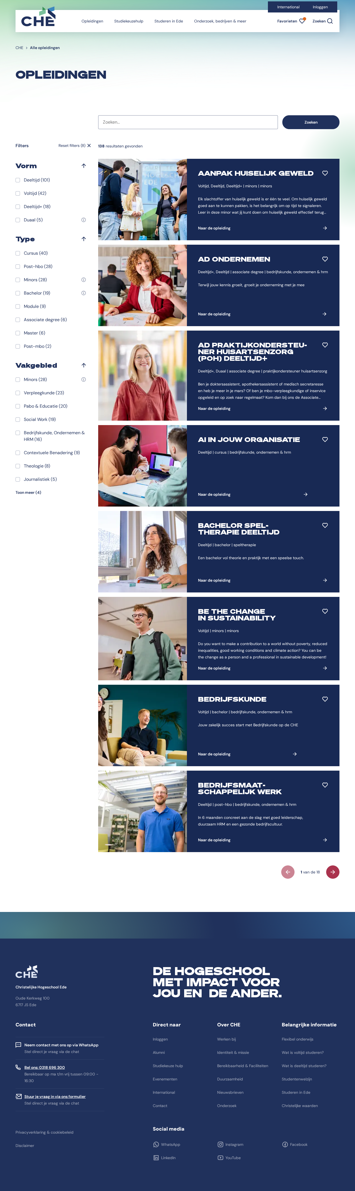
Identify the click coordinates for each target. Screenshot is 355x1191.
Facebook (299, 1144)
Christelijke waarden (300, 1105)
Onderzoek (227, 1105)
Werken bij (226, 1039)
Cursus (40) (36, 253)
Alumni (159, 1052)
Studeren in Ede (168, 21)
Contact (160, 1105)
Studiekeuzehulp (128, 21)
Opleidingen (92, 21)
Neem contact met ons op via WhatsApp (61, 1044)
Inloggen (320, 6)
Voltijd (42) (35, 193)
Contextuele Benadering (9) (52, 453)
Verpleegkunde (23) (44, 393)
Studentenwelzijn (297, 1079)
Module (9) (35, 306)
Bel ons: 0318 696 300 (44, 1067)
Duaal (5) (33, 220)
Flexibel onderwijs (297, 1039)
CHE (19, 47)
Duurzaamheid (230, 1079)
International (288, 6)
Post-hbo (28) (38, 266)
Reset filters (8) (72, 145)
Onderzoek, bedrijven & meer (220, 21)
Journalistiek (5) (40, 479)
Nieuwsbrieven (230, 1092)
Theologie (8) (37, 466)
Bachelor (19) (37, 293)
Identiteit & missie (233, 1052)
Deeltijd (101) (37, 180)
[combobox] (188, 122)
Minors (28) (35, 280)
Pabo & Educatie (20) (45, 406)
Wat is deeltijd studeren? (304, 1065)
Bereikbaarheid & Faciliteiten (242, 1065)
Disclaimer (25, 1145)
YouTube (233, 1157)
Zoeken (311, 122)
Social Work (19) (40, 419)
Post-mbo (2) (37, 346)
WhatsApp (170, 1144)
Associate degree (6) (45, 320)
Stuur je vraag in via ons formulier (55, 1096)
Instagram (234, 1144)
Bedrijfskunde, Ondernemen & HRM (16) (54, 436)
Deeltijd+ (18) (37, 206)
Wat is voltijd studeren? (303, 1052)
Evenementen (165, 1079)
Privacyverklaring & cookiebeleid (44, 1132)
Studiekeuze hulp (168, 1065)
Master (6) (34, 333)
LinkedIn (168, 1157)
